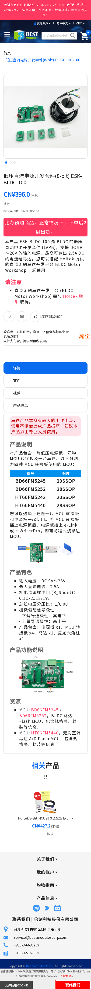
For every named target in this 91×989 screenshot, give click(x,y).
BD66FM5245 (45, 710)
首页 (7, 52)
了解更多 (66, 976)
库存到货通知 (51, 316)
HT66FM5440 (45, 733)
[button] (6, 162)
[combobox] (59, 36)
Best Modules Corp (39, 966)
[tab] (46, 368)
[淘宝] (84, 336)
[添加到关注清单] (9, 316)
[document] (45, 979)
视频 (17, 393)
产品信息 (20, 405)
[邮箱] (22, 316)
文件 (17, 380)
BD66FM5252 (33, 715)
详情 (17, 368)
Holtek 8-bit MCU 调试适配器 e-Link (45, 818)
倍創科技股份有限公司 (56, 919)
